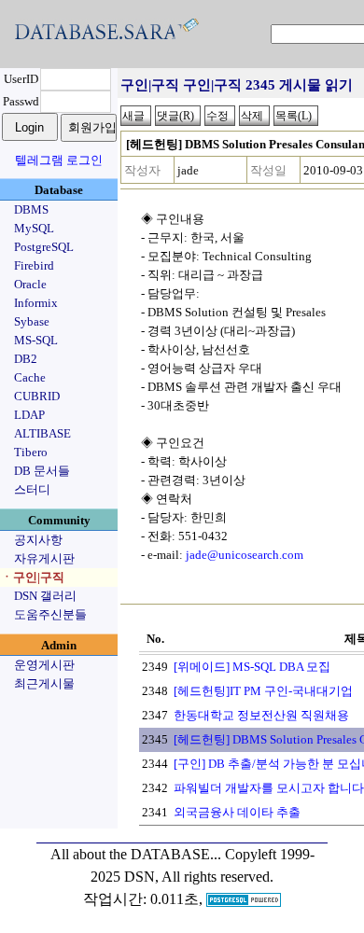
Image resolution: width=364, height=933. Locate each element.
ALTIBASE (42, 433)
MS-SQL (36, 340)
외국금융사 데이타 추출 (237, 812)
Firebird (34, 265)
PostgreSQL (44, 247)
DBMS (31, 209)
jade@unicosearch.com (244, 555)
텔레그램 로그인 (59, 160)
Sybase (31, 321)
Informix (36, 303)
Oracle (30, 284)
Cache (30, 377)
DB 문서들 (42, 471)
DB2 (25, 359)
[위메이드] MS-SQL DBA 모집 (252, 667)
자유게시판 (44, 558)
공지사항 (38, 540)
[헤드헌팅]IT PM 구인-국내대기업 (263, 691)
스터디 (32, 489)
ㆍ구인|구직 (32, 577)
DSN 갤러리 (45, 596)
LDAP (29, 415)
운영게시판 (44, 665)
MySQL (34, 228)
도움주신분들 (50, 614)
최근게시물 (44, 683)
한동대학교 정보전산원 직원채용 (261, 715)
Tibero (31, 452)
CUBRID (37, 396)
